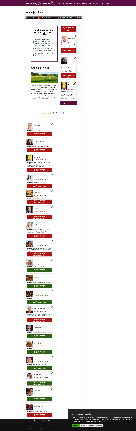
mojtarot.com (43, 429)
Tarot (97, 3)
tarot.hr (51, 429)
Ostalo (107, 3)
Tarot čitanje (68, 3)
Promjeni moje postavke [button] (95, 425)
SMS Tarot (84, 3)
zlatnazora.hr (58, 429)
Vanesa (36, 287)
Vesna (35, 237)
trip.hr (36, 429)
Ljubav (102, 3)
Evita (35, 369)
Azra (35, 272)
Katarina (37, 187)
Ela (69, 79)
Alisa (35, 337)
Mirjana (36, 322)
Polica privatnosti (39, 421)
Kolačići (48, 421)
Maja (35, 219)
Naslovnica (61, 3)
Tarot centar (77, 3)
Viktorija (64, 60)
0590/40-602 (44, 18)
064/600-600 (49, 39)
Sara (35, 203)
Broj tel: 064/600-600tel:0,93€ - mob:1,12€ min (68, 45)
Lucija (35, 401)
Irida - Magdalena (39, 303)
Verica (36, 385)
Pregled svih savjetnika (68, 103)
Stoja (35, 256)
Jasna (35, 353)
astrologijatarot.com (58, 425)
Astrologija (91, 3)
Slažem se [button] (75, 425)
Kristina (36, 171)
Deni (69, 32)
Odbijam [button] (83, 425)
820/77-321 (63, 18)
